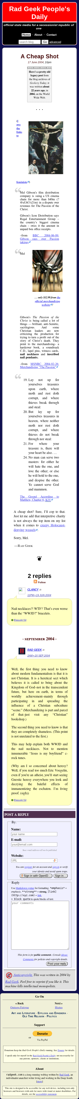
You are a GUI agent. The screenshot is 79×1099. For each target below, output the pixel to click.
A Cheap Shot (40, 56)
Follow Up (20, 620)
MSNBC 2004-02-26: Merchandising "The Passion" (39, 365)
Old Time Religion (33, 1016)
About (38, 34)
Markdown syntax (25, 888)
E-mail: (16, 839)
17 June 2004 (36, 62)
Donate (61, 1050)
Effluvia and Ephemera (52, 1013)
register (28, 866)
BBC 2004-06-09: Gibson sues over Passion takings (39, 238)
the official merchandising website (47, 301)
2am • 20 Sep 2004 (38, 655)
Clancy (33, 589)
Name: (16, 829)
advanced (55, 42)
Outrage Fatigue (19, 1007)
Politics (52, 1016)
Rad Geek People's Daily (39, 12)
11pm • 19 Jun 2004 (39, 595)
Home (26, 34)
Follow (41, 582)
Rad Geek (34, 649)
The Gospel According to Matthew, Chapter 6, (39, 498)
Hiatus (59, 1007)
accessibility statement (46, 1093)
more (39, 1081)
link (39, 895)
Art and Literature (23, 1013)
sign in (55, 866)
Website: (17, 855)
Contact (51, 34)
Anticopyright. (23, 974)
